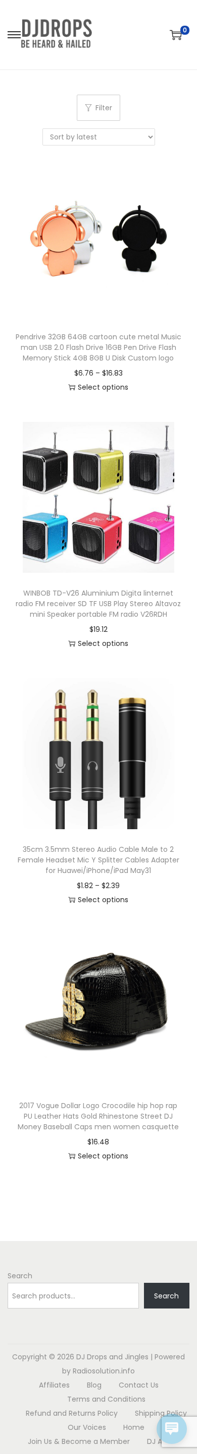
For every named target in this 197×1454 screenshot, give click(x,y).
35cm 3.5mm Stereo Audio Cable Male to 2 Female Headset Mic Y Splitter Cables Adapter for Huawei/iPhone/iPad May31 (98, 860)
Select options (103, 387)
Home (133, 1427)
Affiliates (54, 1385)
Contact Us (139, 1385)
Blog (94, 1385)
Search (20, 1276)
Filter (103, 108)
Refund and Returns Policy (72, 1413)
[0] (176, 35)
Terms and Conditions (106, 1399)
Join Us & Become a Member (79, 1441)
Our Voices (87, 1427)
